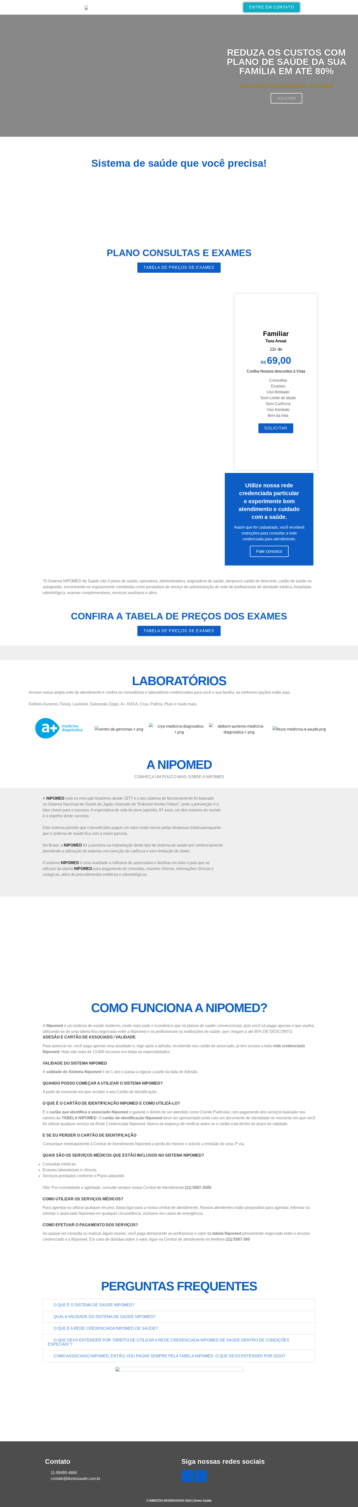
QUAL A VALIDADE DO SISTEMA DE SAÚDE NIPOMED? (104, 1317)
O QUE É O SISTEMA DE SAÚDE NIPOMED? (94, 1305)
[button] (179, 1305)
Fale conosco (269, 551)
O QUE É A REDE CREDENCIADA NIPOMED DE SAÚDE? (106, 1328)
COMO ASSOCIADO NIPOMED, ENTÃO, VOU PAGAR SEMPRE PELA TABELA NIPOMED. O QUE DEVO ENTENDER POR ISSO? (169, 1356)
